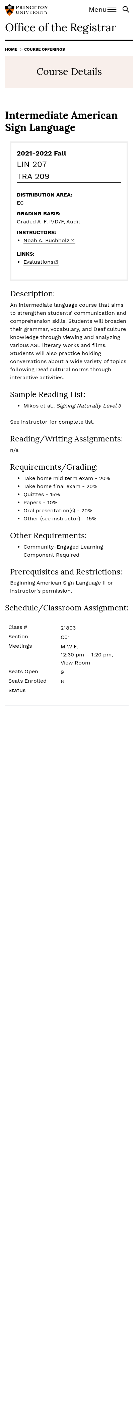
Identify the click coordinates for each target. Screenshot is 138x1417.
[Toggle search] (127, 9)
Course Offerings (44, 49)
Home (11, 49)
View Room (75, 662)
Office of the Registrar (60, 27)
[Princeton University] (26, 10)
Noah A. (46, 240)
